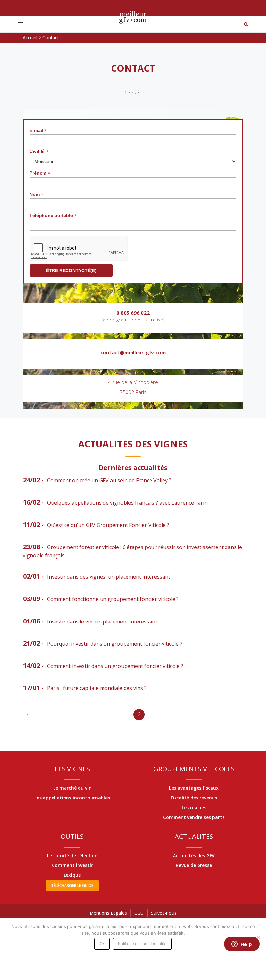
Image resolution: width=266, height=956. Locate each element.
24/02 (31, 479)
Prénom (40, 173)
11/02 (31, 524)
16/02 (31, 502)
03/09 (31, 598)
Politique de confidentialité (142, 943)
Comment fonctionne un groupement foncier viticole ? (113, 599)
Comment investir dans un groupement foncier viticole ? (115, 666)
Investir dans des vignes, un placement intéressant (108, 576)
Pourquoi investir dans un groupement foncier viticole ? (114, 643)
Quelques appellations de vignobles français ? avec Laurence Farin (127, 502)
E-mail (38, 130)
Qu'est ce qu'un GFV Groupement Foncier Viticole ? (108, 525)
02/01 (31, 576)
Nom (36, 194)
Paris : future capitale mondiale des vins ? (97, 688)
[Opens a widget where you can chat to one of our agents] (242, 945)
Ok (102, 943)
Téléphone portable (53, 215)
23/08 (31, 546)
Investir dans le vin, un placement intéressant (102, 621)
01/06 (31, 621)
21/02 (31, 643)
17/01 (31, 687)
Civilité (39, 151)
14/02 (31, 665)
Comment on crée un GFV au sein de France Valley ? (109, 480)
